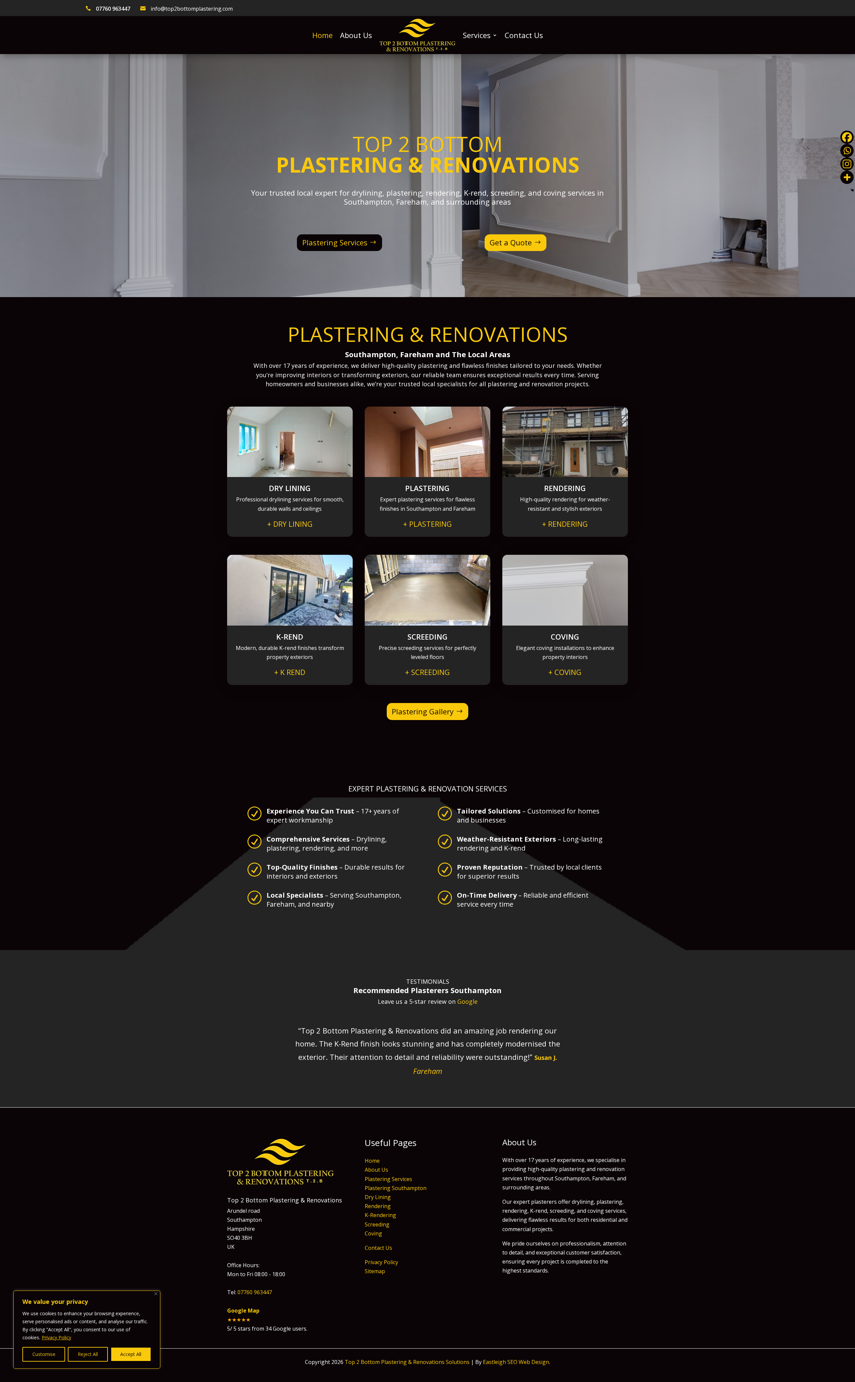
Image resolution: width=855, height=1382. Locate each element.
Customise (43, 1354)
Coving (373, 1233)
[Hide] (852, 190)
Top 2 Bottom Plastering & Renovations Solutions (407, 1362)
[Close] (155, 1293)
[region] (86, 1330)
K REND (289, 672)
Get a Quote (511, 242)
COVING (564, 672)
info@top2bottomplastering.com (192, 8)
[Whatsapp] (847, 150)
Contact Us (524, 35)
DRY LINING (290, 524)
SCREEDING (427, 672)
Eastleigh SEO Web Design (516, 1362)
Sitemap (375, 1271)
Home (322, 35)
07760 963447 (113, 8)
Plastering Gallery (423, 711)
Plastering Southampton (395, 1188)
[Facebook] (847, 137)
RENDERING (565, 524)
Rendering (378, 1206)
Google (467, 1001)
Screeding (377, 1224)
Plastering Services (334, 242)
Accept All (130, 1354)
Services (477, 35)
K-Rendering (380, 1215)
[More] (847, 177)
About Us (356, 35)
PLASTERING (427, 524)
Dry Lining (378, 1197)
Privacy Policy (56, 1337)
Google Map (243, 1310)
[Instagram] (847, 164)
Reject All (88, 1354)
